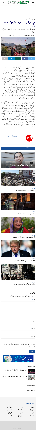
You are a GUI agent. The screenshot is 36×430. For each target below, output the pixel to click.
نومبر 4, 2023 (12, 35)
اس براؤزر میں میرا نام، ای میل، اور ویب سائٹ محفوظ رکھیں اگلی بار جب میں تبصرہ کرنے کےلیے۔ (19, 345)
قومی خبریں (10, 413)
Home (33, 19)
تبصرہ (33, 300)
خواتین (21, 413)
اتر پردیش (31, 410)
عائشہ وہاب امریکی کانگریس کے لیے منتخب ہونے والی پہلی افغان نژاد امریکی (21, 165)
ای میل (33, 329)
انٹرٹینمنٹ (31, 416)
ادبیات (32, 413)
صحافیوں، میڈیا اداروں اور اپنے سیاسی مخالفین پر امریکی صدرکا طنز (24, 261)
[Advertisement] (18, 9)
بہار (22, 407)
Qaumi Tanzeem (28, 35)
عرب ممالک (9, 410)
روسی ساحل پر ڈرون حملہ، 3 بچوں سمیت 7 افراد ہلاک (26, 214)
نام (34, 321)
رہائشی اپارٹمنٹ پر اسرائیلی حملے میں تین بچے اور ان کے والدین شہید (24, 284)
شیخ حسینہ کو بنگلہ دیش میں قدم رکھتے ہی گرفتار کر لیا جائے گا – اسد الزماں (23, 237)
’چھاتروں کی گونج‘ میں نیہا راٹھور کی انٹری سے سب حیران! (16, 370)
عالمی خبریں (28, 19)
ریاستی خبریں (20, 416)
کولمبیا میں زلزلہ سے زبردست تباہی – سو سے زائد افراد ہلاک (25, 190)
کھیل (11, 416)
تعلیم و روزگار (20, 410)
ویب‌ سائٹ (32, 337)
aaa (32, 407)
